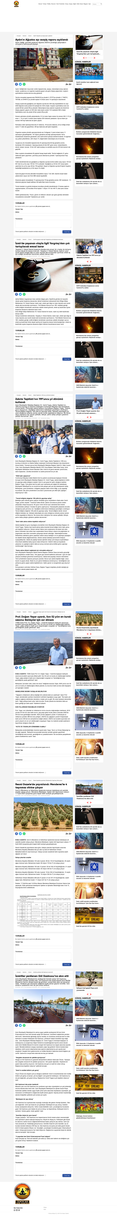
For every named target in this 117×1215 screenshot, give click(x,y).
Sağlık (74, 4)
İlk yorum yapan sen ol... (43, 206)
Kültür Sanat (80, 4)
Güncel (40, 4)
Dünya (66, 4)
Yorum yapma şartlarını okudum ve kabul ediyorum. (29, 231)
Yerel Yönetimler (60, 4)
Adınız (17, 212)
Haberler (24, 35)
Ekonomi (53, 4)
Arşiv (45, 1209)
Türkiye (44, 4)
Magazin (86, 4)
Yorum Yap (66, 231)
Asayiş (70, 4)
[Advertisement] (58, 19)
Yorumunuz (18, 219)
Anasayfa (19, 35)
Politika (49, 4)
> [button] (94, 57)
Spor (90, 4)
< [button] (84, 57)
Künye (45, 1207)
